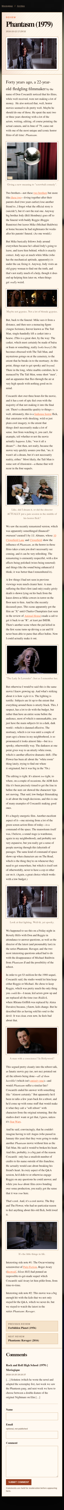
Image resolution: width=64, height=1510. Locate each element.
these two (15, 197)
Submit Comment (18, 1482)
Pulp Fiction (30, 1267)
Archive (21, 6)
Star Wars (15, 1121)
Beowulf (11, 1272)
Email (17, 1426)
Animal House (32, 616)
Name (9, 1409)
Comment (11, 1443)
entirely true (37, 1081)
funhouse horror (43, 414)
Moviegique (7, 6)
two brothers (40, 193)
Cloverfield (36, 540)
